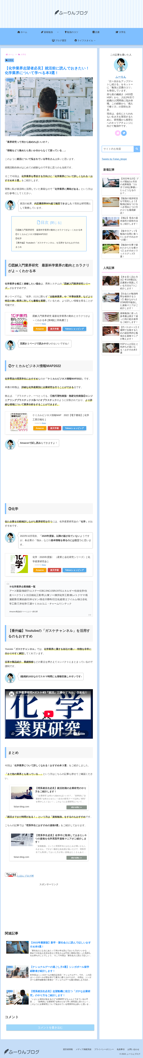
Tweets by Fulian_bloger (114, 159)
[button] (137, 149)
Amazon (40, 329)
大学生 (10, 60)
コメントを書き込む (50, 1027)
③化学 (18, 238)
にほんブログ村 (25, 876)
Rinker (44, 323)
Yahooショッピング (74, 329)
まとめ (18, 247)
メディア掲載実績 (83, 1049)
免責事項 (121, 1049)
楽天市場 (54, 329)
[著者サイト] (118, 133)
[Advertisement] (49, 475)
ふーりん (120, 76)
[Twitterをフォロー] (124, 133)
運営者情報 (68, 1049)
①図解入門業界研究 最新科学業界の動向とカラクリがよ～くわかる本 (48, 230)
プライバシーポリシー (104, 1049)
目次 (45, 222)
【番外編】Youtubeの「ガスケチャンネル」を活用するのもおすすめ (47, 243)
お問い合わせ (133, 1049)
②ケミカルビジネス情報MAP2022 (31, 234)
